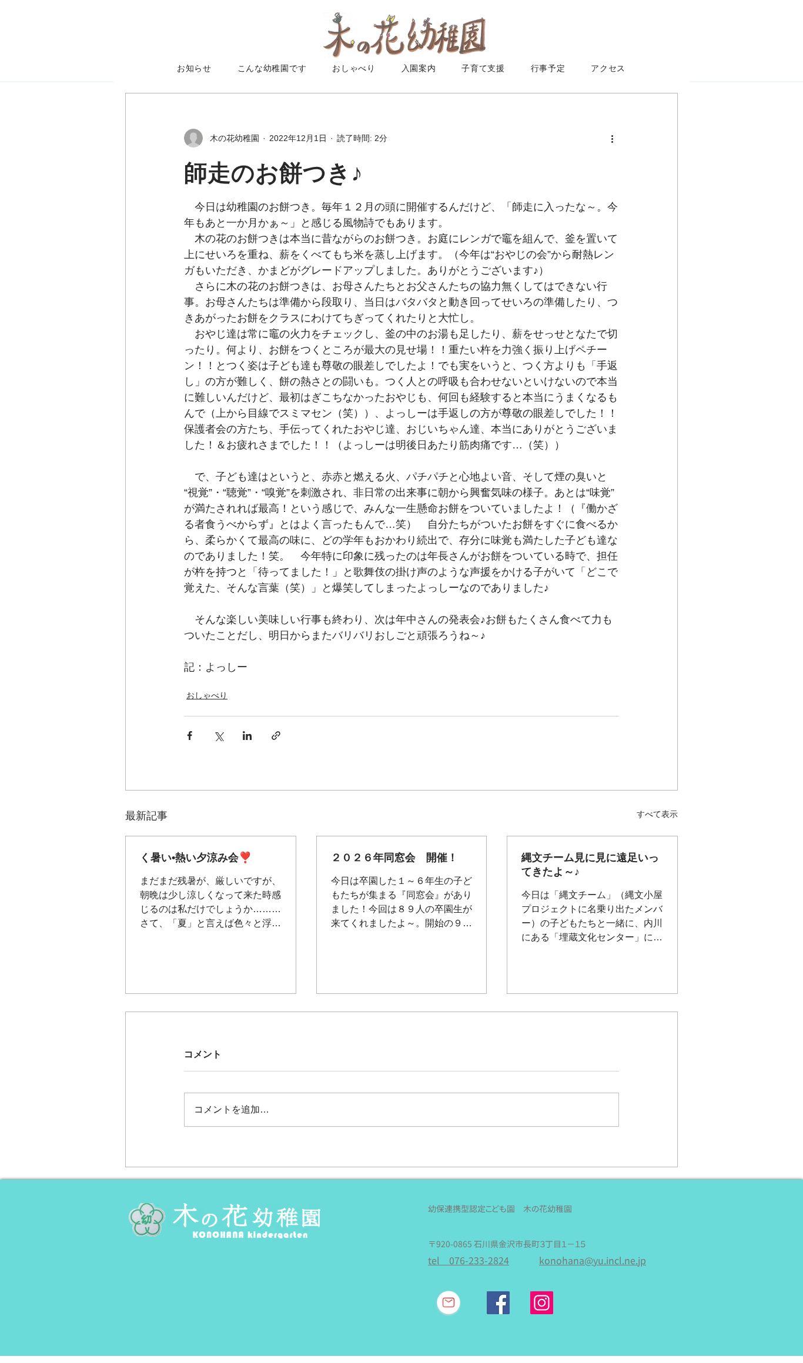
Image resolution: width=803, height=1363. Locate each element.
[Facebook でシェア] (189, 735)
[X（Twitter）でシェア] (218, 735)
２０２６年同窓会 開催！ (394, 857)
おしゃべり (206, 695)
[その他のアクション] (612, 138)
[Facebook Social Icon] (498, 1302)
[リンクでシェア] (276, 735)
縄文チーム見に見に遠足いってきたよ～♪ (590, 865)
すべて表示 (657, 814)
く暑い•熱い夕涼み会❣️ (196, 857)
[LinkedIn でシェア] (247, 735)
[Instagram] (541, 1302)
